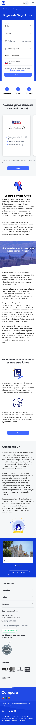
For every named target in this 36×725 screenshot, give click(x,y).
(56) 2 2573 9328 (10, 621)
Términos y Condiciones (17, 70)
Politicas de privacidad (19, 703)
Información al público (11, 706)
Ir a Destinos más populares (12, 9)
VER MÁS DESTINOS (19, 573)
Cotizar (18, 75)
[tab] (15, 565)
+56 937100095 (10, 631)
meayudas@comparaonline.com (16, 626)
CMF (4, 703)
